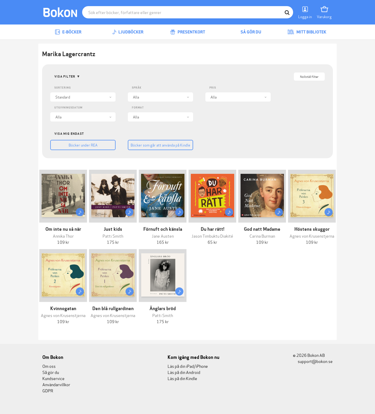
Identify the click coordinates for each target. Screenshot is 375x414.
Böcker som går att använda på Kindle (160, 145)
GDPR (47, 390)
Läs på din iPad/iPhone (188, 366)
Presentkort (191, 32)
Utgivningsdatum (68, 107)
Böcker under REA (83, 145)
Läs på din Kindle (182, 378)
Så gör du (250, 32)
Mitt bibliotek (311, 32)
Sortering (62, 87)
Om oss (49, 366)
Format (138, 107)
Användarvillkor (56, 384)
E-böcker (71, 32)
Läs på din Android (184, 372)
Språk (136, 87)
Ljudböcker (130, 32)
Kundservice (53, 378)
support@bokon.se (315, 361)
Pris (212, 87)
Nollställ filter (309, 76)
